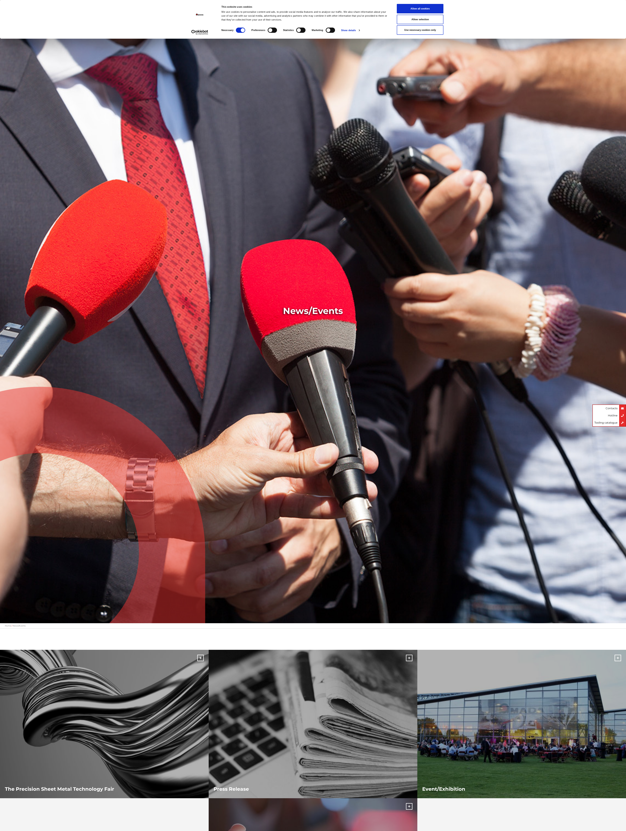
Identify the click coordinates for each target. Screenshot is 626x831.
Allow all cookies (420, 8)
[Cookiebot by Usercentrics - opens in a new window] (200, 32)
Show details (348, 30)
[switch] (272, 30)
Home (8, 626)
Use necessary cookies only (420, 30)
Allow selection (420, 19)
